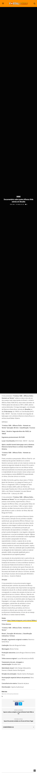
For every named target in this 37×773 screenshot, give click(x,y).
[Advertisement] (18, 751)
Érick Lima (12, 204)
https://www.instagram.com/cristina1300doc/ (22, 620)
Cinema (18, 196)
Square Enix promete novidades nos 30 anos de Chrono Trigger (18, 721)
